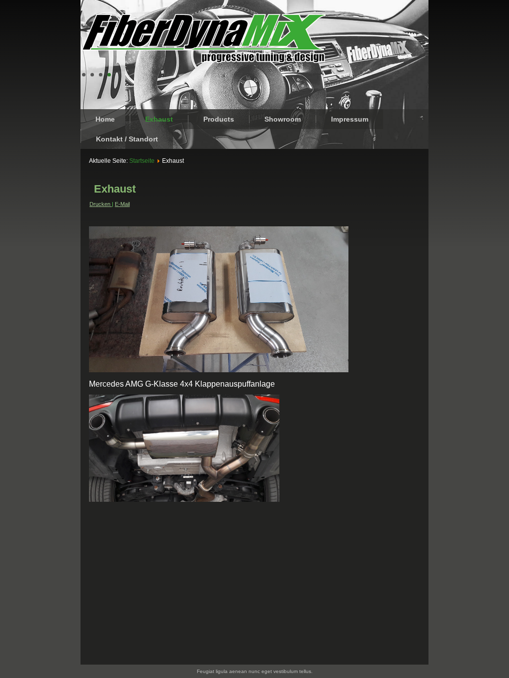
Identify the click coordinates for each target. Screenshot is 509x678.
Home (105, 119)
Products (218, 119)
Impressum (349, 119)
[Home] (204, 38)
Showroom (282, 119)
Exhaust (159, 119)
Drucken (100, 204)
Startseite (142, 160)
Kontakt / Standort (127, 139)
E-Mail (122, 204)
